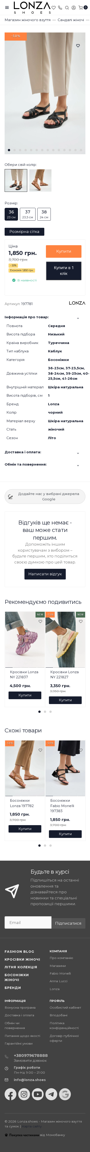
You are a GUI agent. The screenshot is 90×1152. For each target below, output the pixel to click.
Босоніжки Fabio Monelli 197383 (62, 805)
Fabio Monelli (60, 973)
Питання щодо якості (22, 1036)
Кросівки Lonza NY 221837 (24, 674)
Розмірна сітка (24, 231)
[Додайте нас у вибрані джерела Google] (65, 1094)
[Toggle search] (67, 7)
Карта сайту (32, 1126)
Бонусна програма (20, 1007)
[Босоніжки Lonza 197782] (40, 180)
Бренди (13, 988)
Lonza (55, 989)
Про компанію (61, 958)
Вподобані (58, 1015)
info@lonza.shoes (30, 1080)
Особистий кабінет (65, 1007)
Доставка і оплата (19, 1015)
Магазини (58, 966)
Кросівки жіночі (22, 959)
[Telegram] (51, 1094)
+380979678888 (31, 1055)
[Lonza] (32, 7)
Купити (63, 251)
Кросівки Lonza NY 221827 (64, 674)
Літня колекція (21, 967)
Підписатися (68, 923)
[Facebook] (10, 1094)
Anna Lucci (58, 981)
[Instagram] (24, 1094)
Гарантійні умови (19, 1043)
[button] (9, 150)
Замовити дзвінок (30, 1060)
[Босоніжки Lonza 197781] (16, 180)
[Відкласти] (40, 621)
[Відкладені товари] (54, 7)
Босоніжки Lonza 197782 (22, 803)
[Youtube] (38, 1094)
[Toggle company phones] (60, 7)
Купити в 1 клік (64, 270)
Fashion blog (19, 951)
